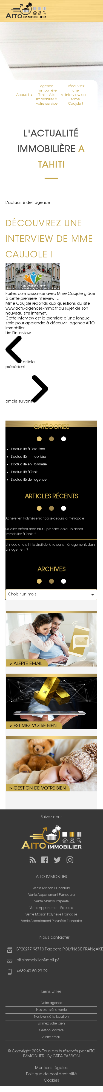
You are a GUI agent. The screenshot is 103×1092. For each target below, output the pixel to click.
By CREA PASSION (63, 1056)
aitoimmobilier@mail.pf (37, 960)
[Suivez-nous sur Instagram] (70, 860)
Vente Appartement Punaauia (51, 895)
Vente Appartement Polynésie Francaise (51, 921)
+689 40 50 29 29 (31, 971)
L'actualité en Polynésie (29, 464)
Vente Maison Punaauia (51, 888)
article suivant (18, 402)
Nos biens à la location (51, 1016)
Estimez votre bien (51, 1023)
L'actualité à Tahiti (24, 472)
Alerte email (51, 1037)
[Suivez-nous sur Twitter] (57, 860)
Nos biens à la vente (51, 1010)
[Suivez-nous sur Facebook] (44, 860)
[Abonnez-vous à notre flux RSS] (33, 860)
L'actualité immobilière (28, 457)
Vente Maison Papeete (51, 901)
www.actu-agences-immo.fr (31, 309)
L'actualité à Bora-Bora (28, 449)
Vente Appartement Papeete (51, 908)
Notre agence (51, 1003)
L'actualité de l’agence (29, 480)
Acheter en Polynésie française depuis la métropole (44, 518)
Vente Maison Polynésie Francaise (51, 914)
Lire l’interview (18, 333)
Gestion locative (51, 1030)
